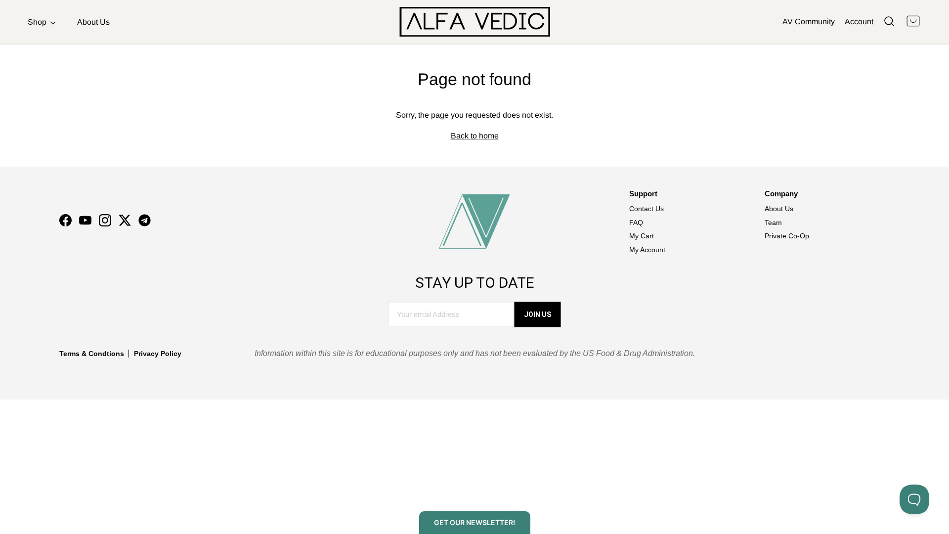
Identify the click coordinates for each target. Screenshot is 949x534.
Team (773, 222)
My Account (647, 250)
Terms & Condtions (91, 353)
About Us (93, 22)
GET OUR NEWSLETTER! (474, 522)
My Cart (641, 236)
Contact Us (646, 209)
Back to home (475, 136)
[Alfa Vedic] (474, 22)
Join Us (537, 314)
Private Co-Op (787, 236)
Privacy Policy (157, 353)
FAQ (636, 222)
